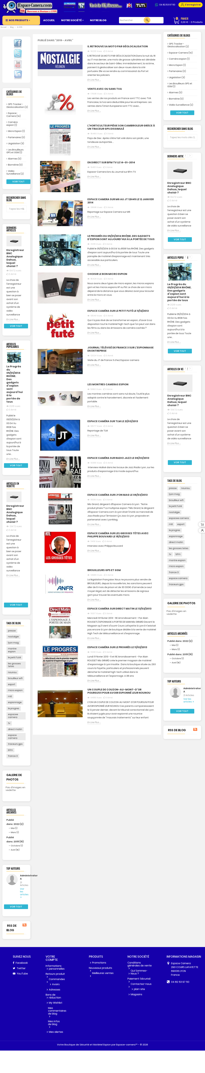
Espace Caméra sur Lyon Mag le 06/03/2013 (117, 495)
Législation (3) (16, 143)
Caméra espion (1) (12, 124)
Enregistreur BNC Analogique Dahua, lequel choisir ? (14, 258)
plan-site (139, 989)
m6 (10, 696)
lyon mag (13, 642)
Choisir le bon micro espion (107, 274)
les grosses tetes (14, 665)
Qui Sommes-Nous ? (139, 972)
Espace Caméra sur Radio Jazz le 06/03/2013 (118, 458)
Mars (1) (15, 832)
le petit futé (14, 657)
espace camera (12, 737)
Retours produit (55, 974)
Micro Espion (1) (16, 131)
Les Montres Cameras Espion (107, 384)
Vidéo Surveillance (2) (15, 172)
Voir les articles (21, 892)
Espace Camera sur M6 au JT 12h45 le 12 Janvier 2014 (120, 201)
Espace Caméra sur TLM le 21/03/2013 (112, 421)
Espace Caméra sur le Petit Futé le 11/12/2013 (118, 311)
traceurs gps (15, 744)
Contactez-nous (141, 984)
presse (12, 630)
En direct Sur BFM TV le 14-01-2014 (111, 162)
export (11, 684)
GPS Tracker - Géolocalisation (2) (16, 106)
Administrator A (21, 877)
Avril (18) (15, 849)
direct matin (15, 729)
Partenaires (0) (16, 137)
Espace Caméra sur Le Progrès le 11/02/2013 (117, 647)
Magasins (136, 994)
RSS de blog (11, 928)
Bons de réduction (53, 996)
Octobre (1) (17, 845)
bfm (10, 750)
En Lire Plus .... (13, 319)
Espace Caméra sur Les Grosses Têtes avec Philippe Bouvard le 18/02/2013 (118, 535)
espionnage (15, 702)
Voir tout (18, 181)
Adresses (54, 989)
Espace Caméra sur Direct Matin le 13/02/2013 (119, 608)
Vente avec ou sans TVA (104, 89)
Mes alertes (56, 1032)
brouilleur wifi (15, 678)
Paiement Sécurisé (139, 979)
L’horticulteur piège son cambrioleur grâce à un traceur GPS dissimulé (121, 127)
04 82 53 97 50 (167, 4)
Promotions (99, 962)
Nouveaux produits (100, 968)
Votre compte (52, 958)
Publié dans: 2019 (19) (180, 654)
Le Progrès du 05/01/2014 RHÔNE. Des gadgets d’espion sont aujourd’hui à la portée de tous (14, 384)
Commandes (57, 979)
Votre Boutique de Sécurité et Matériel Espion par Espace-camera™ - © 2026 (102, 1044)
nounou (12, 672)
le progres (13, 708)
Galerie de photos (181, 603)
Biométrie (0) (15, 164)
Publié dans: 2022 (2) (180, 641)
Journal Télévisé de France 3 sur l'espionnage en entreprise (120, 349)
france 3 (13, 756)
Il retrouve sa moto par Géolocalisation (117, 46)
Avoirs (56, 984)
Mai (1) (14, 828)
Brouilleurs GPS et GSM (104, 570)
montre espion (12, 650)
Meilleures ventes (103, 973)
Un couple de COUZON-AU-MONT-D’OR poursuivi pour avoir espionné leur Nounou (119, 691)
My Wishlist (55, 1003)
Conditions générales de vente (139, 964)
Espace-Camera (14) (13, 115)
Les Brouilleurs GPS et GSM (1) (15, 151)
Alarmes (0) (14, 158)
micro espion (15, 690)
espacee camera (13, 716)
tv (9, 723)
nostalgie (13, 636)
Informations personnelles (55, 967)
